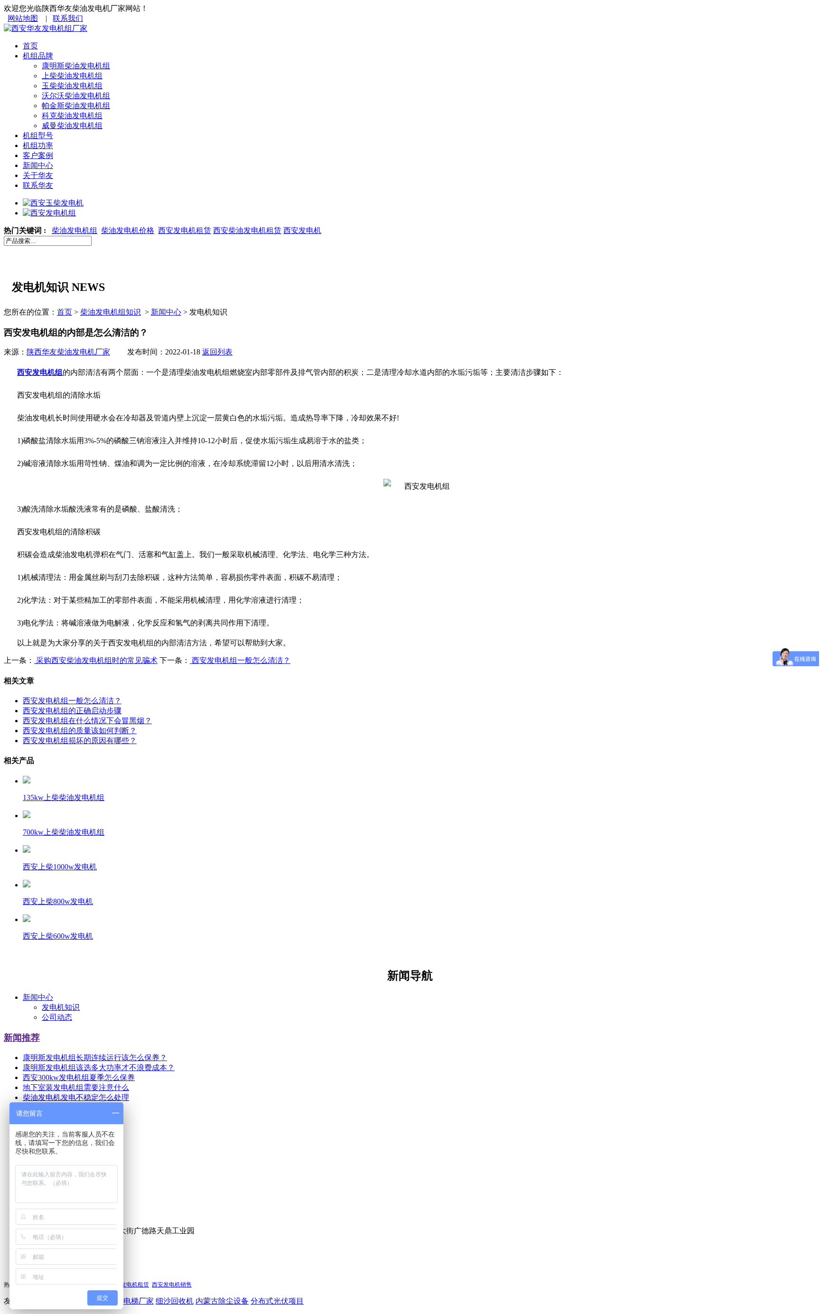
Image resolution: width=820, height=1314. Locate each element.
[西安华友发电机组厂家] (45, 28)
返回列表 (217, 352)
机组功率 (38, 145)
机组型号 (38, 135)
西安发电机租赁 (184, 230)
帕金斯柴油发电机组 (76, 106)
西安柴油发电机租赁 (247, 230)
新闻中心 (38, 165)
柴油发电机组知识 (110, 312)
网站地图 (23, 18)
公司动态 (57, 1017)
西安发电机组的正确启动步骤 (72, 711)
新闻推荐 (22, 1038)
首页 (30, 46)
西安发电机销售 (172, 1284)
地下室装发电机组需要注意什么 (76, 1087)
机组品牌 (38, 56)
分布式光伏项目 (277, 1301)
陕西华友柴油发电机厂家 (68, 352)
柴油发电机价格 (127, 230)
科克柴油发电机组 (72, 116)
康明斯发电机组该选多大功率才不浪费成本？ (99, 1067)
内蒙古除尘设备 (222, 1301)
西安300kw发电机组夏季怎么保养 (79, 1077)
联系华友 (38, 185)
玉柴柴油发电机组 (72, 86)
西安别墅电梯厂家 (123, 1301)
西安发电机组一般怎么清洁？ (240, 660)
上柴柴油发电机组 (72, 76)
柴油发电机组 (74, 230)
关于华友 (38, 175)
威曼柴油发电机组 (72, 125)
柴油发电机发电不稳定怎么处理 (76, 1097)
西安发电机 (302, 230)
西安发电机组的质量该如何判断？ (80, 731)
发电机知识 (61, 1007)
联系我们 (68, 18)
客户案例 (38, 155)
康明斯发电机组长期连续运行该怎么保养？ (95, 1057)
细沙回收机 (175, 1301)
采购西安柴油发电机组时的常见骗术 (96, 660)
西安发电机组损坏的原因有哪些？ (80, 740)
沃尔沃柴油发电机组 (76, 96)
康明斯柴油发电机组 (76, 66)
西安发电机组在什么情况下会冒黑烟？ (87, 721)
